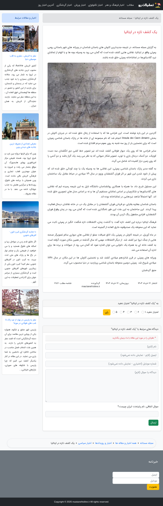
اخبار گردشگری (64, 5)
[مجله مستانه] (149, 5)
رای (106, 312)
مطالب (130, 5)
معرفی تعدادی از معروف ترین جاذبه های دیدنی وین (23, 145)
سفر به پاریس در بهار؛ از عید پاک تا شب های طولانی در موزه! (20, 321)
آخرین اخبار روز (46, 5)
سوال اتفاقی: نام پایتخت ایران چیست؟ (138, 407)
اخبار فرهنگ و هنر (114, 5)
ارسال (153, 423)
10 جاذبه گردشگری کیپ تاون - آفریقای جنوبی (22, 233)
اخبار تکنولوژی (95, 5)
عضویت (153, 487)
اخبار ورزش (80, 5)
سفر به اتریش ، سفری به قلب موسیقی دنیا (23, 57)
